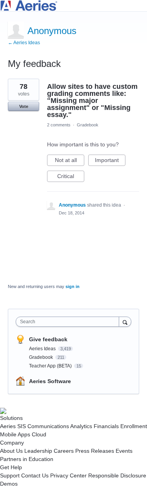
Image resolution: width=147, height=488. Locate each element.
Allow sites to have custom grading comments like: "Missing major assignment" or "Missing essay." (92, 101)
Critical (70, 177)
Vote (23, 106)
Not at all (69, 161)
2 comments (59, 124)
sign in (72, 286)
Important (110, 161)
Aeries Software (50, 381)
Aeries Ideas (43, 348)
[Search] (125, 321)
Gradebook (87, 124)
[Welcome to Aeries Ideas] (73, 5)
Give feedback (48, 339)
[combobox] (69, 321)
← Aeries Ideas (24, 42)
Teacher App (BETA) (51, 366)
